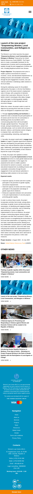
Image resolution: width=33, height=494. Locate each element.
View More (5, 277)
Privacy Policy (16, 438)
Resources (16, 428)
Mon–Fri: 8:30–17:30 (17, 4)
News (16, 425)
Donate (16, 433)
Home (16, 415)
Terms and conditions (16, 435)
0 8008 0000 (18, 1)
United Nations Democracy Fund (15, 243)
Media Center (16, 430)
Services (16, 420)
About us (16, 417)
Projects (16, 422)
